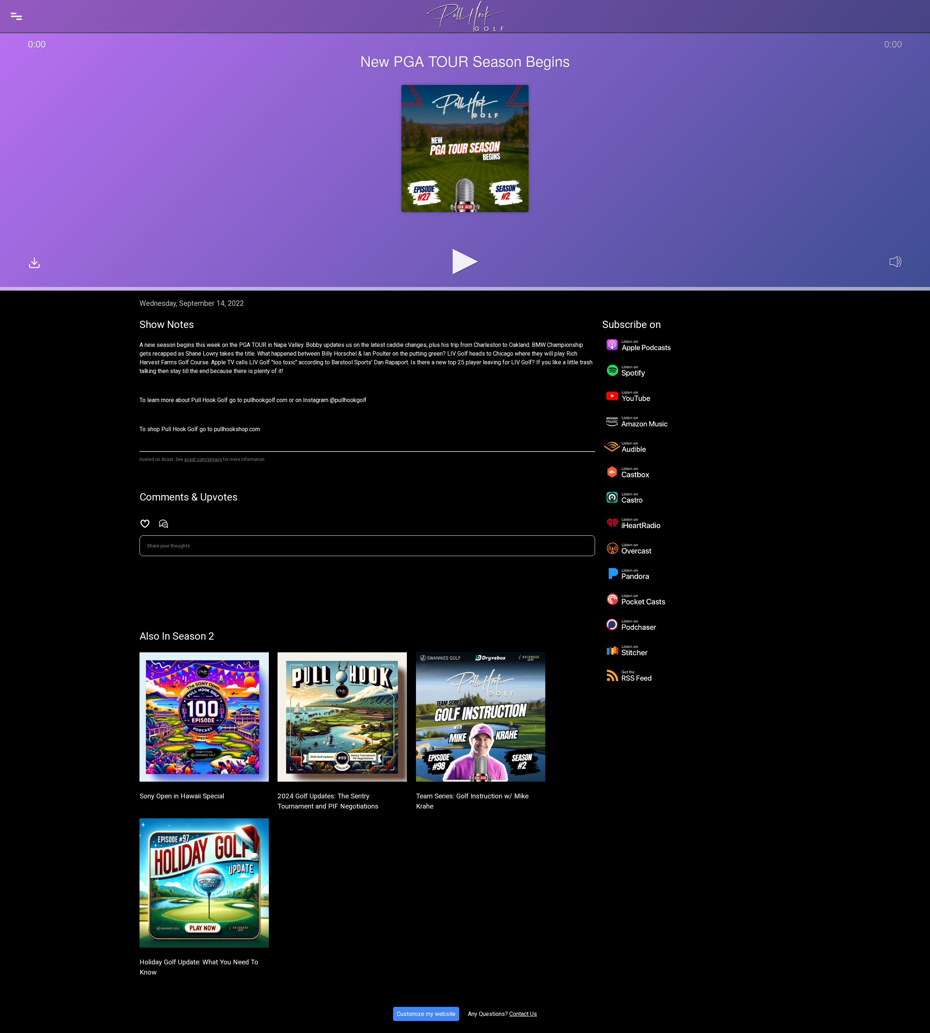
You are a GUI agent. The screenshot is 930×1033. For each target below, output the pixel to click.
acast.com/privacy (203, 459)
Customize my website (426, 1013)
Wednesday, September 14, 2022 (192, 303)
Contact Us (523, 1013)
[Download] (34, 263)
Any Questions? (488, 1013)
